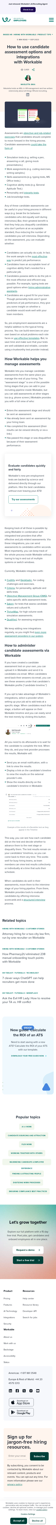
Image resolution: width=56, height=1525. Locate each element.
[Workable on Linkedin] (10, 1391)
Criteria (11, 588)
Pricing (7, 1298)
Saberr (10, 603)
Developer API (30, 1311)
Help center (28, 1298)
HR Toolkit (7, 973)
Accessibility (9, 1356)
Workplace (32, 993)
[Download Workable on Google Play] (21, 1412)
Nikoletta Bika (28, 84)
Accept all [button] (18, 1520)
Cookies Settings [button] (28, 1514)
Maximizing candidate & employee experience (27, 1163)
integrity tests (31, 192)
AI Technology (10, 1311)
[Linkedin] (28, 95)
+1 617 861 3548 (28, 1373)
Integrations (9, 1317)
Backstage (9, 1349)
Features (8, 1305)
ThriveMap (12, 611)
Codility (11, 580)
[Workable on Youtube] (24, 1391)
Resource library (31, 1305)
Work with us (10, 1343)
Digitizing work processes (26, 1183)
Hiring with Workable (25, 35)
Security (7, 1323)
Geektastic (26, 580)
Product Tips (44, 35)
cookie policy (41, 1510)
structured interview (34, 899)
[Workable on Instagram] (38, 1391)
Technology (32, 973)
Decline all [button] (37, 1520)
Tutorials (20, 973)
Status (6, 1362)
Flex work (27, 1144)
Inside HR (7, 35)
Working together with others (27, 1153)
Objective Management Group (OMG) (27, 596)
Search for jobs (30, 1317)
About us (8, 1337)
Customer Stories (35, 929)
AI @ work (27, 1127)
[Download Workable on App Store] (21, 1402)
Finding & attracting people (26, 1174)
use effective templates (26, 338)
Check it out (28, 10)
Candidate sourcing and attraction (27, 1136)
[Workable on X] (31, 1391)
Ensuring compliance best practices (28, 1191)
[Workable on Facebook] (17, 1391)
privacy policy (14, 1484)
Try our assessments (23, 499)
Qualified (12, 619)
